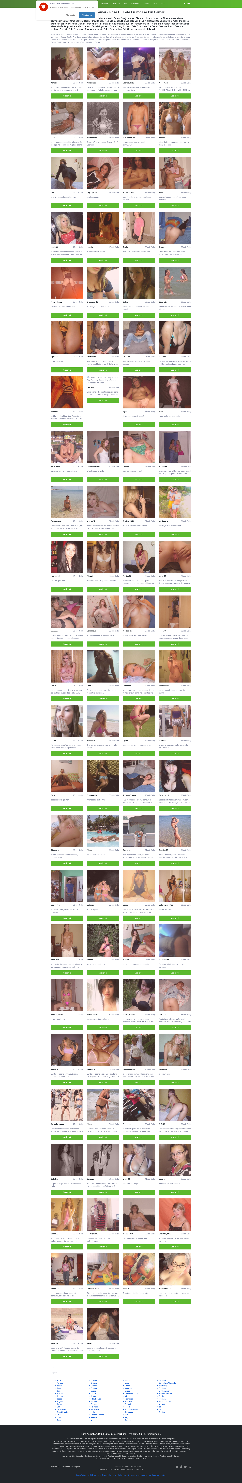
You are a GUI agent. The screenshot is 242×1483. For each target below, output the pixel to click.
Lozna (127, 1386)
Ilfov (155, 4)
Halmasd (94, 1407)
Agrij (58, 1380)
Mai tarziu (70, 15)
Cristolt (93, 1388)
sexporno (156, 1475)
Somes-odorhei (165, 1394)
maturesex (133, 1475)
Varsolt (161, 1404)
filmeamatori (116, 1475)
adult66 (84, 1475)
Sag (126, 1417)
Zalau (160, 1407)
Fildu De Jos (95, 1399)
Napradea (128, 1399)
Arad (162, 4)
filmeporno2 (125, 1475)
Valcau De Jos (164, 1402)
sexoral (150, 1475)
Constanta (135, 4)
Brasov (146, 4)
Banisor (59, 1391)
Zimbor (161, 1412)
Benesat (59, 1394)
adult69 (90, 1475)
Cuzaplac (94, 1391)
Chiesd (59, 1415)
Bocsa (59, 1399)
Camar (59, 1407)
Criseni (93, 1386)
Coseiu (59, 1420)
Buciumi (60, 1404)
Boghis (59, 1402)
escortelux (107, 1475)
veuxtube (163, 1475)
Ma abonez (87, 15)
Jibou (127, 1380)
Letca (126, 1383)
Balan (58, 1388)
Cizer (58, 1417)
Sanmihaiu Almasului (167, 1383)
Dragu (93, 1396)
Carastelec (61, 1409)
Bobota (59, 1396)
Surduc (161, 1396)
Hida (92, 1412)
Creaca (93, 1383)
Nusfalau (128, 1402)
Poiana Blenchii (131, 1409)
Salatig (127, 1420)
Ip (91, 1420)
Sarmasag (163, 1386)
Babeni (59, 1386)
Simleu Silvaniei (165, 1391)
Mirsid (127, 1396)
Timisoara (116, 4)
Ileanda (93, 1417)
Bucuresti (104, 4)
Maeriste (128, 1388)
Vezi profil (67, 96)
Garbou (93, 1404)
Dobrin (93, 1394)
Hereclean (94, 1409)
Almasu (59, 1383)
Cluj (125, 4)
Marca (127, 1391)
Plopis (127, 1407)
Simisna (162, 1388)
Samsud (162, 1380)
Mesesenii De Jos (132, 1394)
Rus (126, 1415)
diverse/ (79, 1475)
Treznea (162, 1399)
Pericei (127, 1404)
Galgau (93, 1402)
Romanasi (128, 1412)
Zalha (160, 1409)
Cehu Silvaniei (62, 1412)
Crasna (93, 1380)
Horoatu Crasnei (97, 1415)
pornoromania (142, 1475)
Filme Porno (136, 1467)
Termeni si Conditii (122, 1467)
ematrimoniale (98, 1475)
